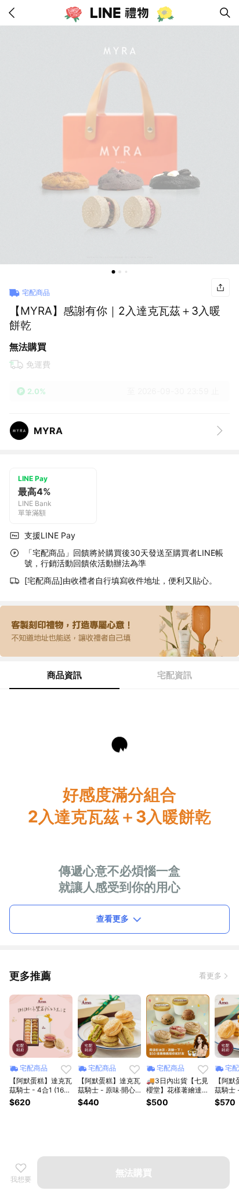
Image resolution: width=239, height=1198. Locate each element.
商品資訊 (64, 674)
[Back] (14, 12)
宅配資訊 (174, 674)
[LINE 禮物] (119, 13)
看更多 (210, 975)
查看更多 (112, 918)
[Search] (225, 12)
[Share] (220, 287)
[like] (66, 1069)
